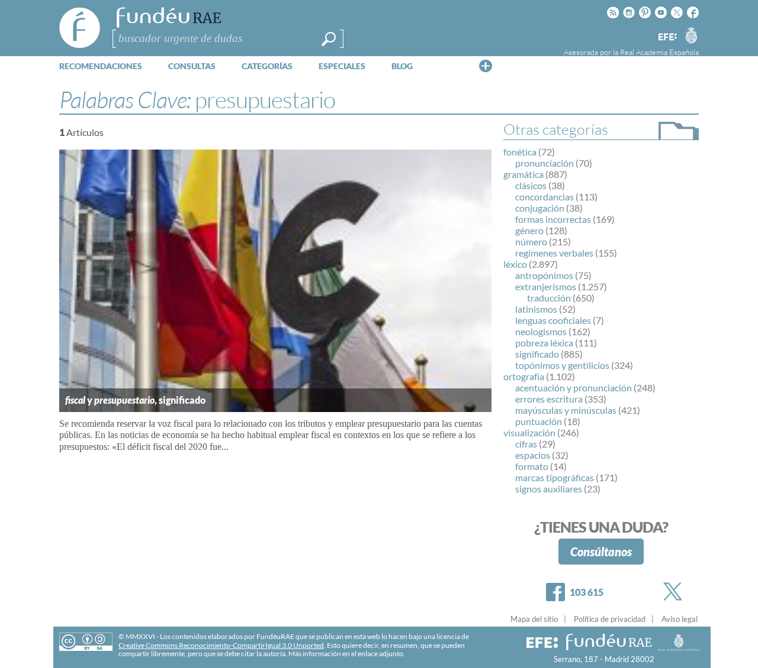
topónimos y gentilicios (562, 365)
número (531, 241)
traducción (549, 297)
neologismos (541, 331)
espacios (532, 455)
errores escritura (549, 398)
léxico (515, 264)
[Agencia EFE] (666, 37)
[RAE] (691, 35)
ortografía (523, 376)
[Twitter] (675, 591)
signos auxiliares (548, 488)
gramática (523, 174)
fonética (520, 151)
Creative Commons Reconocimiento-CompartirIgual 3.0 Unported (221, 645)
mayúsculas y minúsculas (565, 410)
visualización (529, 432)
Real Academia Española (659, 52)
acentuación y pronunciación (573, 387)
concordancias (544, 196)
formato (531, 466)
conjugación (539, 207)
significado (537, 353)
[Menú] (485, 65)
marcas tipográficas (554, 477)
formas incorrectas (553, 219)
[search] (329, 39)
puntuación (538, 421)
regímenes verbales (554, 252)
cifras (526, 443)
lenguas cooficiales (553, 320)
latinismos (536, 308)
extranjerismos (545, 286)
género (529, 230)
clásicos (531, 185)
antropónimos (544, 275)
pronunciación (544, 162)
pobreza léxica (544, 342)
